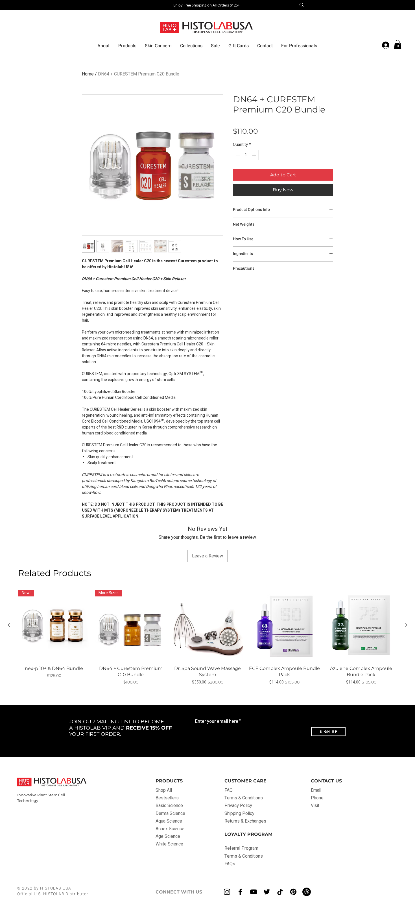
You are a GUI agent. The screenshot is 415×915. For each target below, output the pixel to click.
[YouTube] (253, 892)
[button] (397, 44)
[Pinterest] (293, 892)
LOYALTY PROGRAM (248, 834)
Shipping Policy (239, 813)
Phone (317, 798)
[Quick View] (207, 625)
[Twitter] (267, 892)
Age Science (168, 836)
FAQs (229, 863)
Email (316, 790)
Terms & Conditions (243, 798)
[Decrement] (237, 155)
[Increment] (254, 155)
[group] (207, 637)
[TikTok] (280, 892)
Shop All (164, 790)
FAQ (229, 790)
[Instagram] (227, 892)
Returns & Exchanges (245, 821)
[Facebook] (240, 892)
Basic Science (169, 805)
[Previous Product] (9, 625)
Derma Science (170, 813)
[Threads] (306, 892)
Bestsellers (167, 798)
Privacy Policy (238, 805)
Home (88, 74)
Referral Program (241, 848)
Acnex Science (170, 828)
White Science (169, 844)
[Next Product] (406, 625)
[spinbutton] (246, 155)
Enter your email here (216, 721)
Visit (315, 805)
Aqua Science (169, 821)
